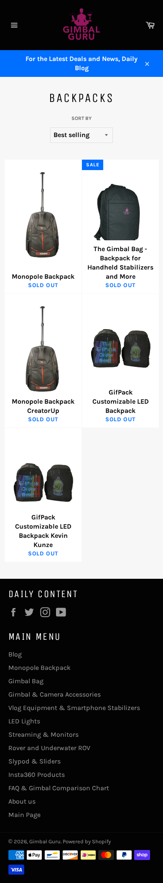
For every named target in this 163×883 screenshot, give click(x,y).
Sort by (81, 118)
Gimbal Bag (25, 681)
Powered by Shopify (87, 841)
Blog (15, 654)
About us (22, 801)
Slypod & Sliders (34, 761)
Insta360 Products (36, 775)
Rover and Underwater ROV (49, 748)
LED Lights (24, 721)
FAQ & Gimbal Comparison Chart (58, 788)
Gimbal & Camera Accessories (54, 694)
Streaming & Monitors (43, 734)
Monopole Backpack (39, 668)
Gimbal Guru (45, 841)
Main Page (24, 815)
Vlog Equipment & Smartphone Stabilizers (74, 708)
